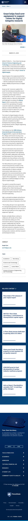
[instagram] (21, 441)
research (5, 266)
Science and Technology (10, 262)
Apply (9, 446)
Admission (5, 460)
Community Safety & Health (11, 475)
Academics (6, 258)
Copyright (11, 505)
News (8, 6)
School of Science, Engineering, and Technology (12, 271)
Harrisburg (16, 258)
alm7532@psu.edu (6, 248)
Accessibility (20, 502)
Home (3, 6)
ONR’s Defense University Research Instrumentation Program (12, 132)
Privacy (4, 502)
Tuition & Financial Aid (9, 464)
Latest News (15, 266)
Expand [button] (22, 47)
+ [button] (23, 453)
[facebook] (7, 441)
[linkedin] (10, 441)
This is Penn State (8, 453)
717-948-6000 (15, 485)
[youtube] (17, 441)
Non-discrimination (12, 502)
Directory (17, 505)
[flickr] (14, 441)
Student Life (6, 472)
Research (5, 468)
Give (18, 446)
